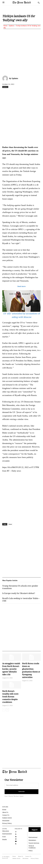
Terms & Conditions (32, 847)
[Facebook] (12, 92)
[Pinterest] (38, 92)
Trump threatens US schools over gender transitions (20, 587)
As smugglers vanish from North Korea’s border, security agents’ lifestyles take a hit (11, 669)
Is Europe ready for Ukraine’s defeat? (18, 593)
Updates (11, 26)
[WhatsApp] (27, 92)
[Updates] (5, 78)
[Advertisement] (21, 51)
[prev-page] (3, 709)
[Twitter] (16, 834)
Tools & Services (34, 843)
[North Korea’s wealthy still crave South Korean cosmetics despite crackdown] (11, 685)
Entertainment (7, 834)
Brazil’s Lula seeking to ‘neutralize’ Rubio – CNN (21, 599)
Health (4, 839)
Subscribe (21, 791)
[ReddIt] (22, 92)
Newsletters (32, 840)
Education (5, 831)
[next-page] (7, 709)
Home (5, 26)
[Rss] (16, 844)
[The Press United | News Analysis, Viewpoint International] (25, 2)
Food (4, 837)
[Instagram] (16, 839)
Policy (31, 851)
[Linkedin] (33, 92)
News (10, 524)
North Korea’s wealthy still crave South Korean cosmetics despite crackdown (10, 696)
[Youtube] (16, 841)
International (33, 837)
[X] (17, 92)
